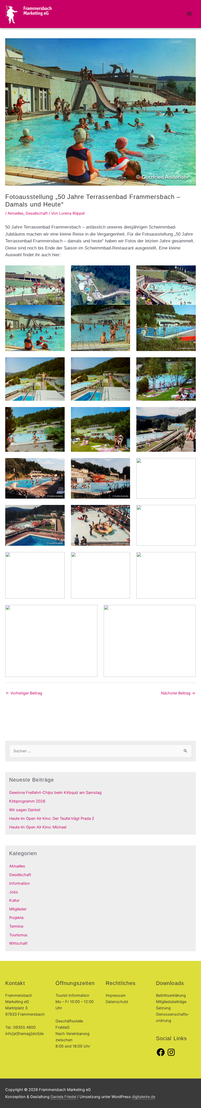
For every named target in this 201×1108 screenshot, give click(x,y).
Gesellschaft (37, 213)
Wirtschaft (18, 943)
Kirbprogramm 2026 (27, 801)
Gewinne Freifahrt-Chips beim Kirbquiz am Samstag (55, 792)
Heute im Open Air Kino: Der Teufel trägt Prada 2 (51, 818)
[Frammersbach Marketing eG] (28, 14)
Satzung (163, 1008)
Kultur (14, 900)
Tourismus (18, 935)
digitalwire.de (143, 1096)
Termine (16, 926)
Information (19, 883)
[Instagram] (171, 1055)
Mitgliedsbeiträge (171, 1001)
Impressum (116, 995)
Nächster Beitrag (178, 693)
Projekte (16, 917)
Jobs (13, 892)
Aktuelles (16, 213)
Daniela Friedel (63, 1096)
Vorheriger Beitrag (24, 693)
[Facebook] (160, 1055)
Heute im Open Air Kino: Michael (37, 827)
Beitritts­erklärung (171, 995)
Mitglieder (17, 909)
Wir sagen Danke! (24, 810)
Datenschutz (117, 1001)
